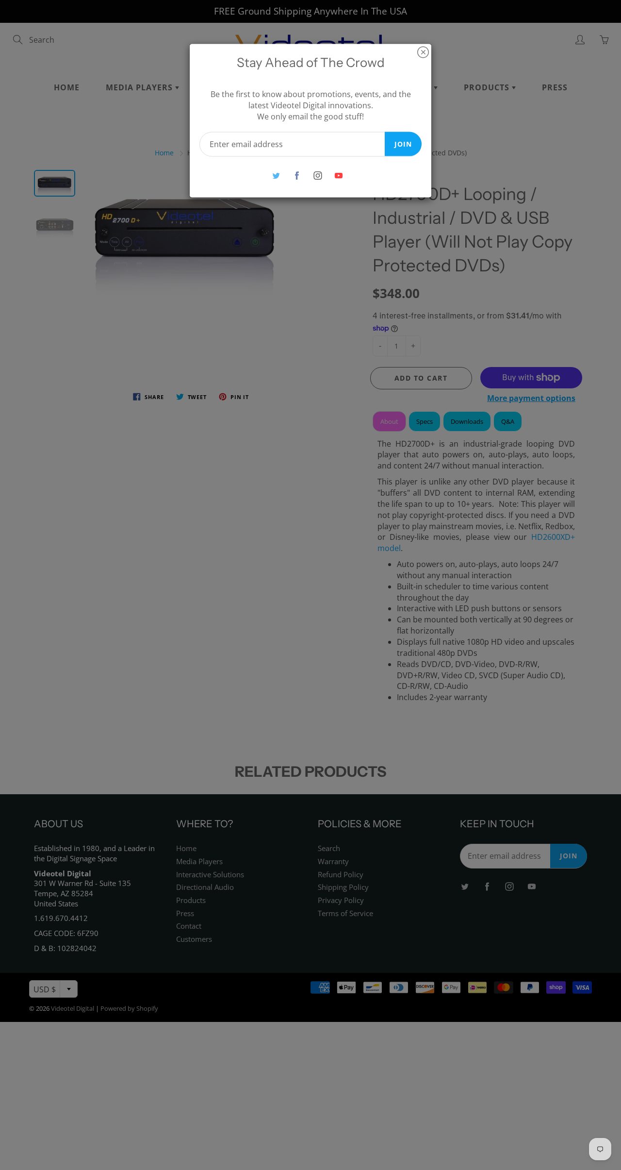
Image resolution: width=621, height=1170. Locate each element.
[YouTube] (338, 175)
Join (403, 143)
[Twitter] (275, 175)
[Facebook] (296, 175)
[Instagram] (317, 175)
